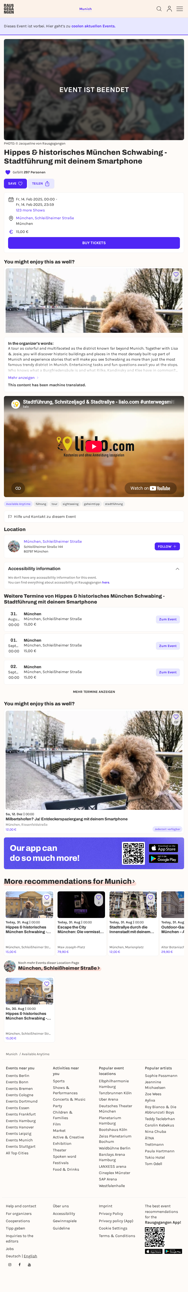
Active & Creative (68, 1137)
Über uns (61, 1206)
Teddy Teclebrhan (160, 1118)
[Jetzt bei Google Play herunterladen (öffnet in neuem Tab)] (163, 858)
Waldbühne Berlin (114, 1148)
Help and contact (21, 1206)
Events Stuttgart (20, 1146)
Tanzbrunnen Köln (115, 1093)
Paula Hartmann (160, 1151)
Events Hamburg (21, 1120)
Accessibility (64, 1213)
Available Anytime (18, 504)
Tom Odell (153, 1163)
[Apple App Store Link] (154, 1251)
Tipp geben (15, 1228)
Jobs (10, 1248)
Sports (59, 1081)
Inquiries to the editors (19, 1238)
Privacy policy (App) (116, 1221)
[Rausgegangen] (9, 9)
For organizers (19, 1213)
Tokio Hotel (155, 1157)
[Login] (169, 9)
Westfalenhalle (112, 1185)
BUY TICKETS (94, 242)
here (105, 582)
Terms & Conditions (117, 1235)
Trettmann (154, 1144)
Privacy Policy (111, 1213)
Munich (11, 1054)
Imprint (105, 1206)
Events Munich (19, 1140)
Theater (59, 1150)
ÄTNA (149, 1138)
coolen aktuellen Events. (93, 26)
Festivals (61, 1162)
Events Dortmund (21, 1101)
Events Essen (17, 1107)
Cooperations (18, 1221)
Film (57, 1124)
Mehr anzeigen (21, 377)
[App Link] (154, 1237)
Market (59, 1130)
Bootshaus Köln (113, 1129)
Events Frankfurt (21, 1114)
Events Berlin (17, 1075)
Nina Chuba (155, 1131)
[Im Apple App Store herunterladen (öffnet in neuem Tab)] (163, 848)
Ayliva (150, 1100)
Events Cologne (19, 1095)
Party (57, 1106)
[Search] (159, 9)
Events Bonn (17, 1082)
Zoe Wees (153, 1094)
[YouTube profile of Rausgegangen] (29, 1265)
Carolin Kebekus (159, 1125)
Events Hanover (20, 1127)
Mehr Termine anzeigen (94, 692)
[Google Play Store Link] (173, 1251)
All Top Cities (17, 1153)
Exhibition (62, 1143)
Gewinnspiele (65, 1221)
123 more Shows (30, 210)
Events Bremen (19, 1088)
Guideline (61, 1228)
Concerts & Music (69, 1099)
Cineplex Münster (114, 1172)
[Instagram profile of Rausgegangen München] (10, 1265)
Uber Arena (108, 1099)
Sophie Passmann (161, 1075)
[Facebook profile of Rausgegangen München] (20, 1265)
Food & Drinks (66, 1169)
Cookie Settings (113, 1228)
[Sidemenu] (179, 8)
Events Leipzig (18, 1133)
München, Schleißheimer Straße (45, 218)
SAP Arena (108, 1179)
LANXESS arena (112, 1166)
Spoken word (64, 1156)
